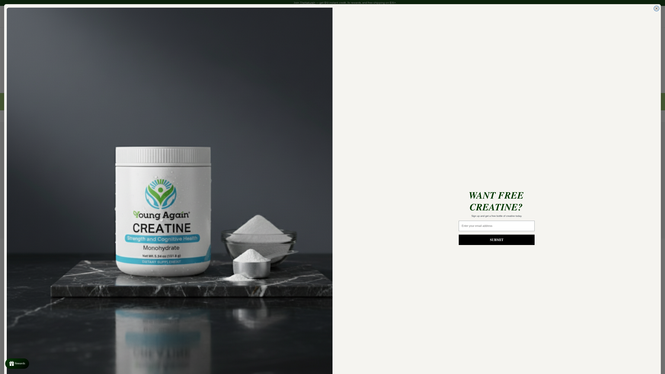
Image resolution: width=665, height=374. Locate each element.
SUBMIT (496, 239)
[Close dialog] (656, 8)
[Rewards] (17, 363)
